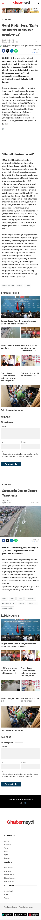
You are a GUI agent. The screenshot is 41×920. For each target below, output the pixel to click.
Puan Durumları (9, 881)
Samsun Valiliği (8, 608)
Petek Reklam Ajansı (26, 907)
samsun (22, 603)
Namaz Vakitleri (9, 875)
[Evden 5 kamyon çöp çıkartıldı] (20, 396)
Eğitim (6, 855)
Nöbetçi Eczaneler (10, 878)
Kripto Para (7, 871)
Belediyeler (7, 844)
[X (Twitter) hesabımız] (21, 803)
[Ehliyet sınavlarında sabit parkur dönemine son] (30, 362)
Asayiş (6, 841)
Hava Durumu (8, 868)
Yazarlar (6, 898)
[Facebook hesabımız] (17, 803)
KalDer (20, 285)
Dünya (6, 851)
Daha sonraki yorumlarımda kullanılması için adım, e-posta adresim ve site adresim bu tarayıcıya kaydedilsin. (20, 455)
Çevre (32, 503)
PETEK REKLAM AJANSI (9, 603)
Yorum (4, 426)
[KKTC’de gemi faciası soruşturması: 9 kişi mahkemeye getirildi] (30, 335)
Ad (3, 442)
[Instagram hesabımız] (25, 803)
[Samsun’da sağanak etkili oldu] (10, 688)
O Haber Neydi (8, 891)
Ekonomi (7, 858)
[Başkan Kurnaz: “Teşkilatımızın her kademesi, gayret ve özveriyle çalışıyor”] (10, 362)
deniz (12, 598)
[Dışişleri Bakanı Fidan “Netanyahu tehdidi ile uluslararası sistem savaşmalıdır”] (20, 307)
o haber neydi (31, 598)
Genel (37, 42)
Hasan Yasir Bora (8, 285)
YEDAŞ (28, 285)
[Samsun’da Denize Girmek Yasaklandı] (10, 335)
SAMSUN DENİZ (33, 603)
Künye (6, 894)
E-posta (24, 442)
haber (20, 598)
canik (5, 598)
